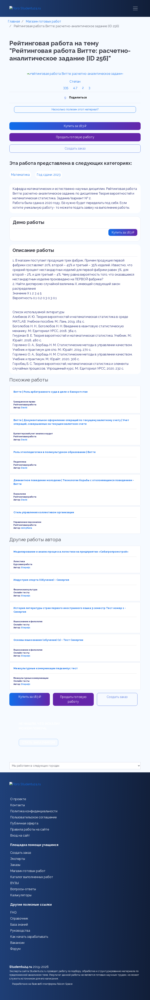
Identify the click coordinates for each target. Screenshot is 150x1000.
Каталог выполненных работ (31, 877)
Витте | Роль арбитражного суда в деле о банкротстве (50, 391)
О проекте (18, 799)
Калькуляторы (20, 895)
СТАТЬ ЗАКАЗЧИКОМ (38, 742)
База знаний (19, 924)
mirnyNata (26, 528)
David (24, 407)
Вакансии (17, 943)
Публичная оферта (24, 823)
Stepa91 (25, 567)
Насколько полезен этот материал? (75, 109)
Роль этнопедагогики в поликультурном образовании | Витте (54, 452)
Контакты (17, 805)
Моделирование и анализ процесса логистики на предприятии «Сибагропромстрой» (71, 551)
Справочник (19, 918)
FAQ (13, 912)
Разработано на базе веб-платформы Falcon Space (42, 983)
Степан (75, 81)
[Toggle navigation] (135, 8)
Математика (20, 175)
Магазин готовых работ (28, 871)
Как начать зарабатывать (29, 937)
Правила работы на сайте (29, 829)
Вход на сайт (20, 835)
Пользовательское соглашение (33, 817)
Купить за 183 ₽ (75, 126)
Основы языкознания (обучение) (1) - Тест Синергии (48, 639)
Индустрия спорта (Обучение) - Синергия (41, 579)
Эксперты (17, 859)
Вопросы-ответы (23, 889)
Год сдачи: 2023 (49, 175)
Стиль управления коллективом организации (43, 512)
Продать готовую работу (75, 137)
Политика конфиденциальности (33, 811)
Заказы (15, 865)
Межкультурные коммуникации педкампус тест (45, 668)
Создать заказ (75, 148)
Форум (15, 949)
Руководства (20, 930)
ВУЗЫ (14, 883)
